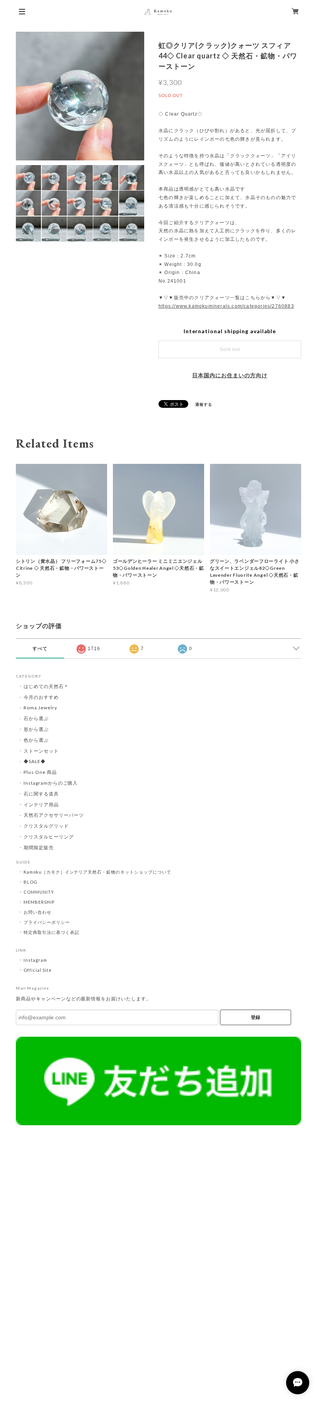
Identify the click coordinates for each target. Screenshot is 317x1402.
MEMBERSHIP (39, 902)
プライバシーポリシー (47, 922)
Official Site (37, 970)
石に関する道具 (41, 794)
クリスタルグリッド (46, 826)
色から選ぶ (36, 740)
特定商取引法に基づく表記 (51, 932)
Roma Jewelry (40, 707)
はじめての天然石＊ (46, 686)
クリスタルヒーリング (49, 837)
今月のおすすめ (41, 697)
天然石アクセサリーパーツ (54, 815)
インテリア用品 (41, 804)
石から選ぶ (36, 718)
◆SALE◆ (35, 761)
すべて (40, 648)
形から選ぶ (36, 729)
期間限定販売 (39, 847)
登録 (255, 1017)
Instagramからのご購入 (51, 783)
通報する (203, 404)
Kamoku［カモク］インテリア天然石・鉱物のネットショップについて (97, 871)
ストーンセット (41, 751)
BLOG (30, 881)
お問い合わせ (37, 912)
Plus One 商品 (40, 772)
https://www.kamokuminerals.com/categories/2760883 (226, 306)
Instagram (35, 959)
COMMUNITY (39, 891)
